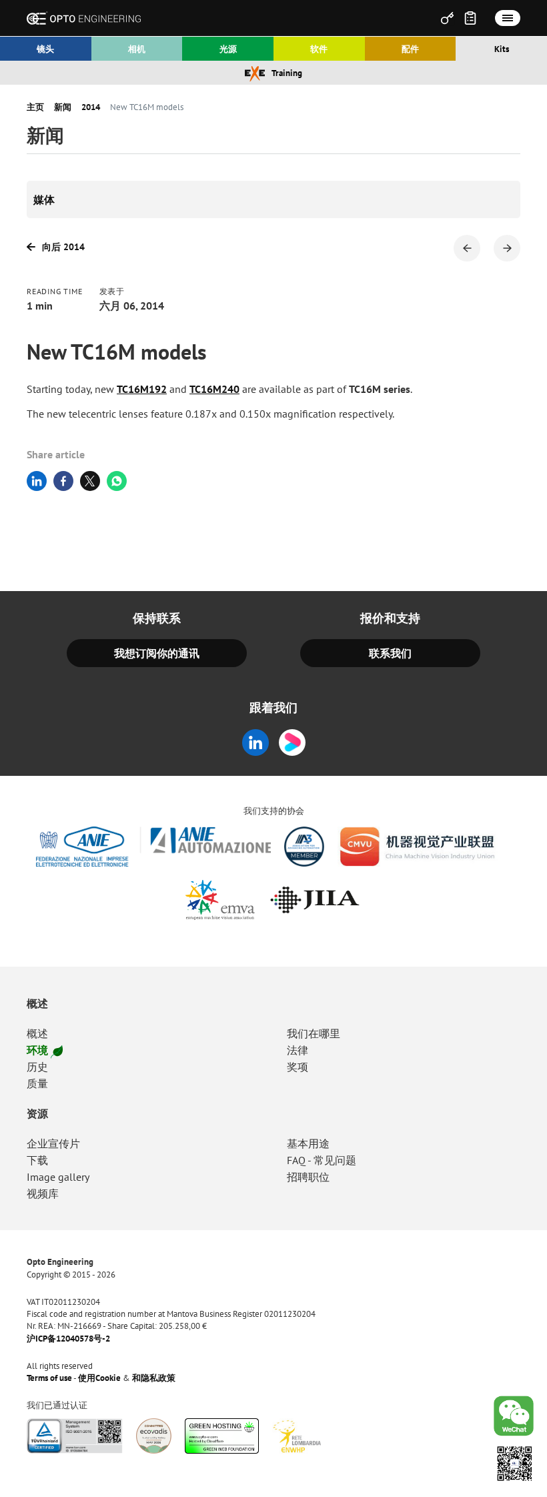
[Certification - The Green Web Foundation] (222, 1436)
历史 (37, 1066)
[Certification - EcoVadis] (153, 1436)
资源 (37, 1113)
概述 (37, 1003)
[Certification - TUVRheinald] (75, 1436)
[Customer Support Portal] (447, 18)
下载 (37, 1160)
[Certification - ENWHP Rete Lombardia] (296, 1436)
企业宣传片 (53, 1143)
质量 (37, 1083)
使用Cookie (99, 1378)
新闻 (62, 107)
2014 (90, 107)
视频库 (43, 1193)
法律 (297, 1050)
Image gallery (58, 1176)
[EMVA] (220, 900)
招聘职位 (308, 1176)
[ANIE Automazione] (153, 847)
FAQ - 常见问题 (321, 1160)
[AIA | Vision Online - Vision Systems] (304, 847)
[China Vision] (418, 847)
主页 (35, 107)
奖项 (297, 1066)
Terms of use (49, 1378)
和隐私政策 (153, 1378)
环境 (37, 1050)
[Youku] (292, 742)
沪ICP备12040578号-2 (68, 1339)
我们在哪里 (313, 1033)
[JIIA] (314, 900)
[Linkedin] (255, 742)
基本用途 (308, 1143)
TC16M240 (214, 389)
